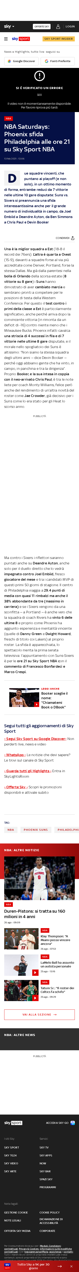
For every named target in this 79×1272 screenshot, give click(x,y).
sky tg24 (10, 1155)
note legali (12, 1220)
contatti (68, 1251)
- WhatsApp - (15, 755)
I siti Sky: (9, 1138)
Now (43, 1163)
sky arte (10, 1171)
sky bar (45, 1171)
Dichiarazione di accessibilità (51, 1221)
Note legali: (11, 1203)
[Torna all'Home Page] (21, 39)
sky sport (11, 1147)
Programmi (48, 1187)
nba (11, 829)
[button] (33, 1266)
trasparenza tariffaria (36, 1251)
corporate (47, 1230)
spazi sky (46, 1179)
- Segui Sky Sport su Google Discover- (35, 739)
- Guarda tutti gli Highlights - (27, 771)
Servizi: (44, 1138)
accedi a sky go (57, 1122)
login (70, 26)
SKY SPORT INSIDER (58, 38)
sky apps (46, 1155)
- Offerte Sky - (16, 787)
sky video (11, 1163)
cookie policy (50, 1212)
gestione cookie (16, 1212)
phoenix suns (36, 829)
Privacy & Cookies (29, 1248)
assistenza (55, 1251)
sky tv (44, 1147)
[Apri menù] (6, 39)
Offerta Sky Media (17, 1230)
